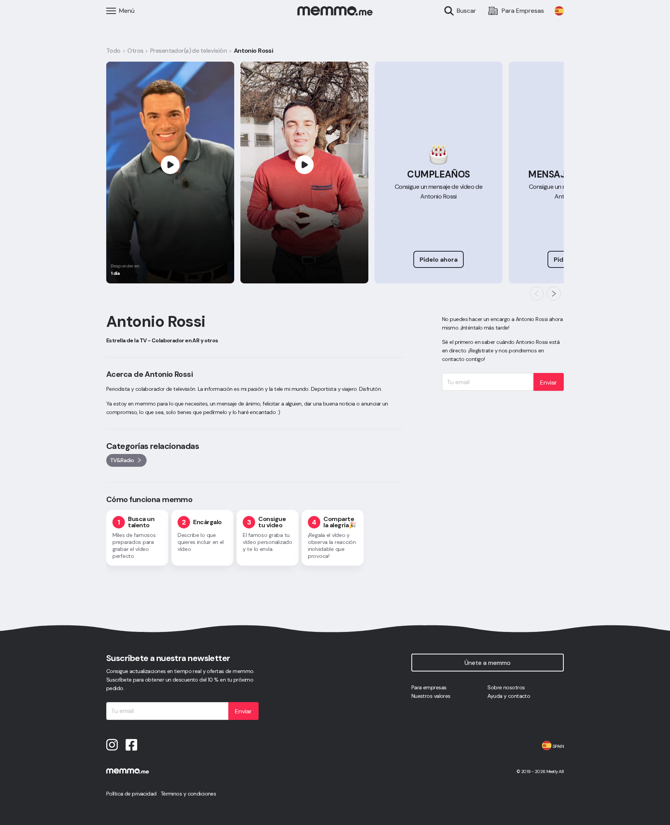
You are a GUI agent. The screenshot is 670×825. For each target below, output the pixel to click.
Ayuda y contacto (508, 695)
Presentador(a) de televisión (188, 51)
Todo (113, 51)
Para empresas (429, 687)
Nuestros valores (431, 695)
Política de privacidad (131, 793)
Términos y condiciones (188, 793)
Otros (135, 51)
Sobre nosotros (506, 687)
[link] (559, 11)
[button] (537, 293)
